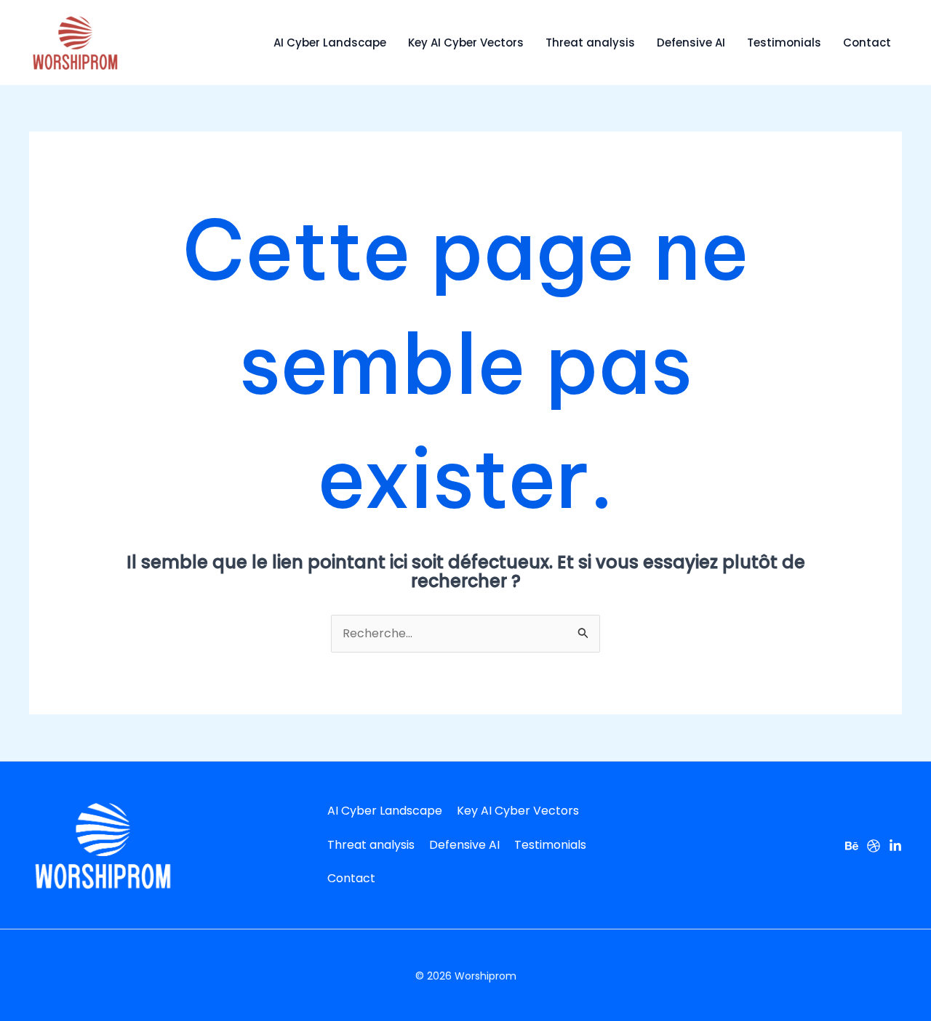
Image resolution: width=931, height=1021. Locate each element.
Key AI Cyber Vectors (466, 42)
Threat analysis (590, 42)
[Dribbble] (873, 845)
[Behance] (851, 845)
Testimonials (784, 42)
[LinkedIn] (895, 845)
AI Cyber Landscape (329, 42)
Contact (867, 42)
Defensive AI (691, 42)
